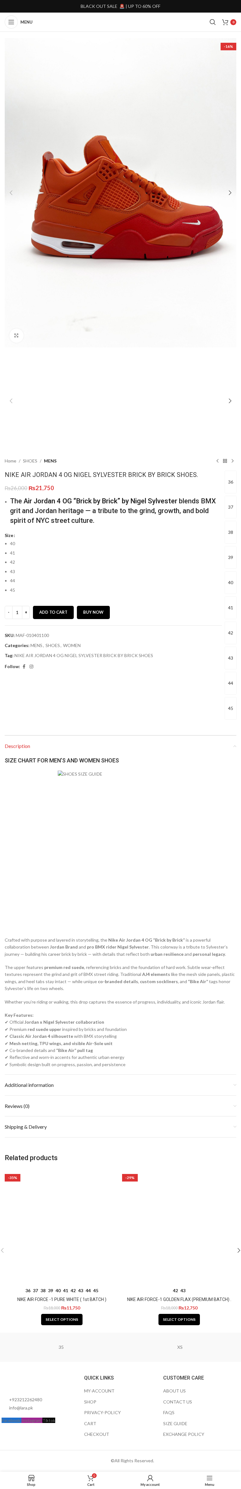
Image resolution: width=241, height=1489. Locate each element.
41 (230, 607)
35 (61, 1347)
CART (90, 1423)
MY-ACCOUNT (99, 1390)
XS (180, 1347)
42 (230, 632)
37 (230, 507)
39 (230, 557)
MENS (50, 460)
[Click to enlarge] (16, 336)
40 (230, 582)
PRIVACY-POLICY (102, 1412)
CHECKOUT (96, 1434)
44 (230, 683)
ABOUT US (174, 1390)
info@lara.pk (21, 1407)
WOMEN (72, 645)
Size (9, 535)
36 (230, 481)
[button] (11, 192)
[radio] (116, 543)
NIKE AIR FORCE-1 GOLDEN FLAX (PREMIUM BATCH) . (179, 1299)
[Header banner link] (120, 6)
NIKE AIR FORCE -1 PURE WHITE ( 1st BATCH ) (61, 1299)
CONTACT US (177, 1401)
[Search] (212, 22)
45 (230, 708)
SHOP (90, 1401)
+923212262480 (25, 1399)
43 (230, 658)
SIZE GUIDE (175, 1423)
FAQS (168, 1412)
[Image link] (36, 1381)
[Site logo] (120, 21)
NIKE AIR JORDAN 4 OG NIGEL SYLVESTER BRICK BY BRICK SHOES (83, 655)
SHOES (30, 460)
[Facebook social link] (24, 666)
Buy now (93, 612)
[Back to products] (225, 461)
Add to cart (53, 612)
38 (230, 532)
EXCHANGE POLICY (183, 1434)
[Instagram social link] (31, 666)
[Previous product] (217, 461)
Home (10, 460)
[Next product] (232, 461)
